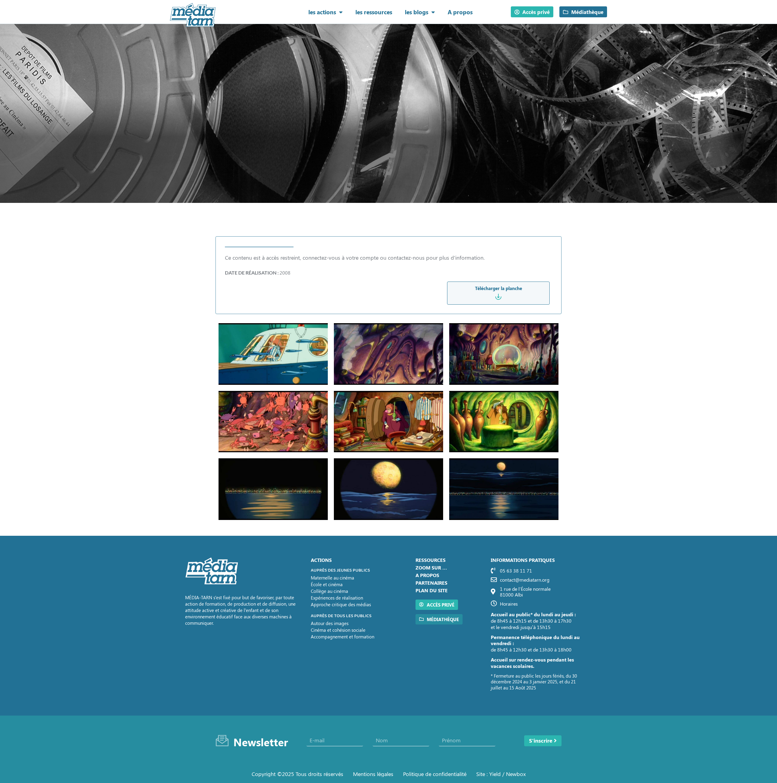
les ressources (373, 12)
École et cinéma (327, 584)
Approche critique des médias (341, 604)
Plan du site (432, 590)
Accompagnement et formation (342, 636)
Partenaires (431, 583)
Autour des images (329, 623)
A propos (460, 12)
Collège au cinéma (329, 591)
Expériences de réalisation (337, 597)
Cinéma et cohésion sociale (338, 630)
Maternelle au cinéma (332, 577)
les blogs (416, 12)
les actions (322, 12)
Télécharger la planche (498, 288)
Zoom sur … (431, 567)
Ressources (431, 560)
